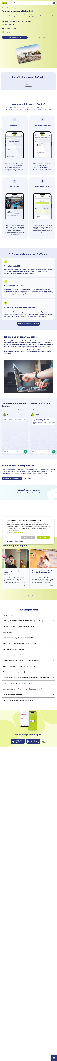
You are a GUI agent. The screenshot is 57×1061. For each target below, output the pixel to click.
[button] (28, 532)
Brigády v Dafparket (19, 7)
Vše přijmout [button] (43, 537)
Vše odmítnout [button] (28, 537)
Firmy (8, 7)
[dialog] (28, 530)
